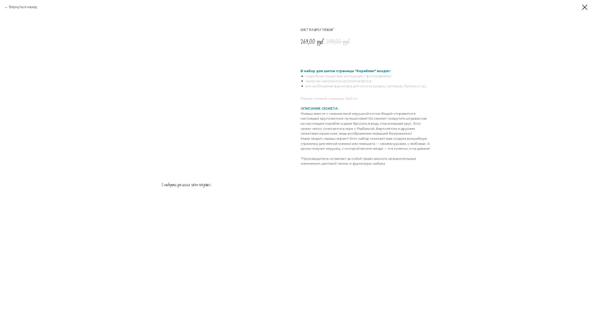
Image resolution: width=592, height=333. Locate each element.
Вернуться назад (23, 7)
